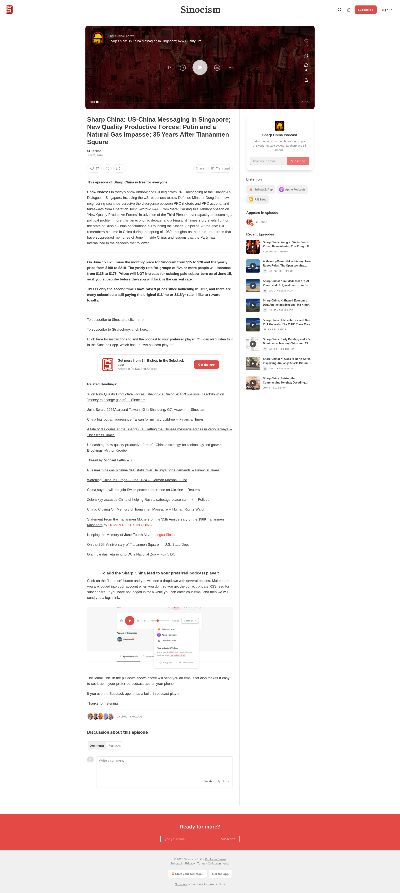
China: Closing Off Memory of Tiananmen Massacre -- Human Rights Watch (146, 509)
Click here (95, 339)
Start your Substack (189, 874)
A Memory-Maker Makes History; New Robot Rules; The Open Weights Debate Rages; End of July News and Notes (287, 264)
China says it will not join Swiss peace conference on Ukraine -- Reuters (143, 490)
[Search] (339, 9)
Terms (201, 863)
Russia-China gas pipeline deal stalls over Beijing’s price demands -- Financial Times (153, 470)
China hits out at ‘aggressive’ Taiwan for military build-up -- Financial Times (145, 419)
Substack (181, 884)
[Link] (81, 573)
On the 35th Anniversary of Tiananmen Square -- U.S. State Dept (138, 545)
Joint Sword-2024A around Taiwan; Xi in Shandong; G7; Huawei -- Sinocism (146, 410)
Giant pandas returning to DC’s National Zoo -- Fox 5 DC (131, 554)
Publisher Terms (215, 859)
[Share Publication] (349, 9)
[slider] (198, 102)
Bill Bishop (94, 151)
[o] (253, 247)
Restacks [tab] (115, 745)
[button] (169, 67)
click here (136, 320)
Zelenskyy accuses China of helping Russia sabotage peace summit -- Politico (148, 500)
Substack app (120, 694)
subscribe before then (120, 279)
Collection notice (219, 863)
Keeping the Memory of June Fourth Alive (119, 535)
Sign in (387, 9)
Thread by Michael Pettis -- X (110, 460)
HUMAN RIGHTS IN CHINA (130, 525)
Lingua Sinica (165, 535)
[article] (280, 247)
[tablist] (105, 745)
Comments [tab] (97, 745)
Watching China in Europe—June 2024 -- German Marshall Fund (137, 480)
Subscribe (365, 9)
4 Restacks (135, 716)
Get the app (206, 364)
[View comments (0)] (306, 55)
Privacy (190, 863)
